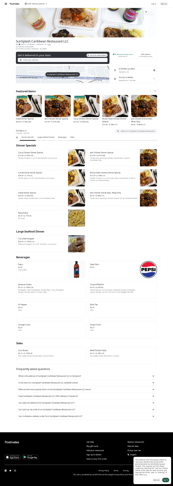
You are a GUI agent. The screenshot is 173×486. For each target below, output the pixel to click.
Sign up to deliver (93, 454)
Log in (153, 4)
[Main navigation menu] (6, 4)
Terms (116, 471)
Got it (166, 480)
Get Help (90, 442)
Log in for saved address (98, 55)
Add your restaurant (95, 450)
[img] (62, 74)
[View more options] (151, 12)
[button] (86, 376)
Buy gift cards (92, 446)
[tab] (28, 137)
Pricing (126, 471)
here (145, 474)
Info (49, 44)
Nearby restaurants (135, 442)
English (133, 454)
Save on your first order (96, 459)
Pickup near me (134, 450)
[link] (146, 12)
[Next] (155, 91)
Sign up (164, 4)
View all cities (133, 446)
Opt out (156, 480)
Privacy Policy (104, 471)
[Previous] (150, 91)
